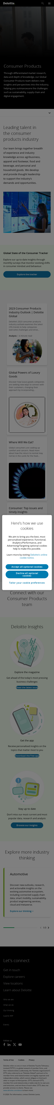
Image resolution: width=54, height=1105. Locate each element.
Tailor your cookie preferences (27, 582)
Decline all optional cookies (27, 574)
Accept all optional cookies (27, 566)
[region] (27, 552)
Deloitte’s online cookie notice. (33, 556)
